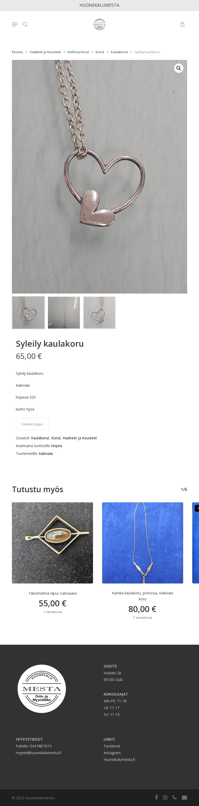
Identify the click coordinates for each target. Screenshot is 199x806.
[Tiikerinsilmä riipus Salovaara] (52, 542)
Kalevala (46, 453)
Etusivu (17, 52)
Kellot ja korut (78, 52)
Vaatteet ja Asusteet (45, 52)
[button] (15, 24)
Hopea (56, 445)
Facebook (112, 746)
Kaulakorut (119, 52)
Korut (100, 52)
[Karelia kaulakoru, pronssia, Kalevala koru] (142, 542)
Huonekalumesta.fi (119, 759)
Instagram (112, 752)
